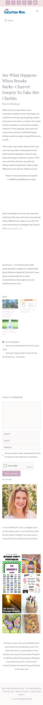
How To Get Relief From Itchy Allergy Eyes (9, 332)
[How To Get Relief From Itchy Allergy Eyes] (10, 324)
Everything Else (12, 342)
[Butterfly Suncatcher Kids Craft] (11, 624)
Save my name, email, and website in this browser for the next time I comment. (23, 455)
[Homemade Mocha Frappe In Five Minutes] (31, 604)
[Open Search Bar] (37, 11)
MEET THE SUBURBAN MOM (13, 688)
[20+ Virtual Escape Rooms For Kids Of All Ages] (11, 604)
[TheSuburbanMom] (14, 11)
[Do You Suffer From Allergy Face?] (28, 303)
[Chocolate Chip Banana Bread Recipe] (31, 624)
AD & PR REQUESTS (33, 688)
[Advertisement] (21, 49)
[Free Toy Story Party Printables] (11, 564)
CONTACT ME (8, 691)
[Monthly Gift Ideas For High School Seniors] (31, 584)
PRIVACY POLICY (22, 691)
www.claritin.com (14, 228)
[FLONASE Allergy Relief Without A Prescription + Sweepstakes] (10, 303)
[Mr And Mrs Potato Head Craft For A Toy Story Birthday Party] (31, 564)
